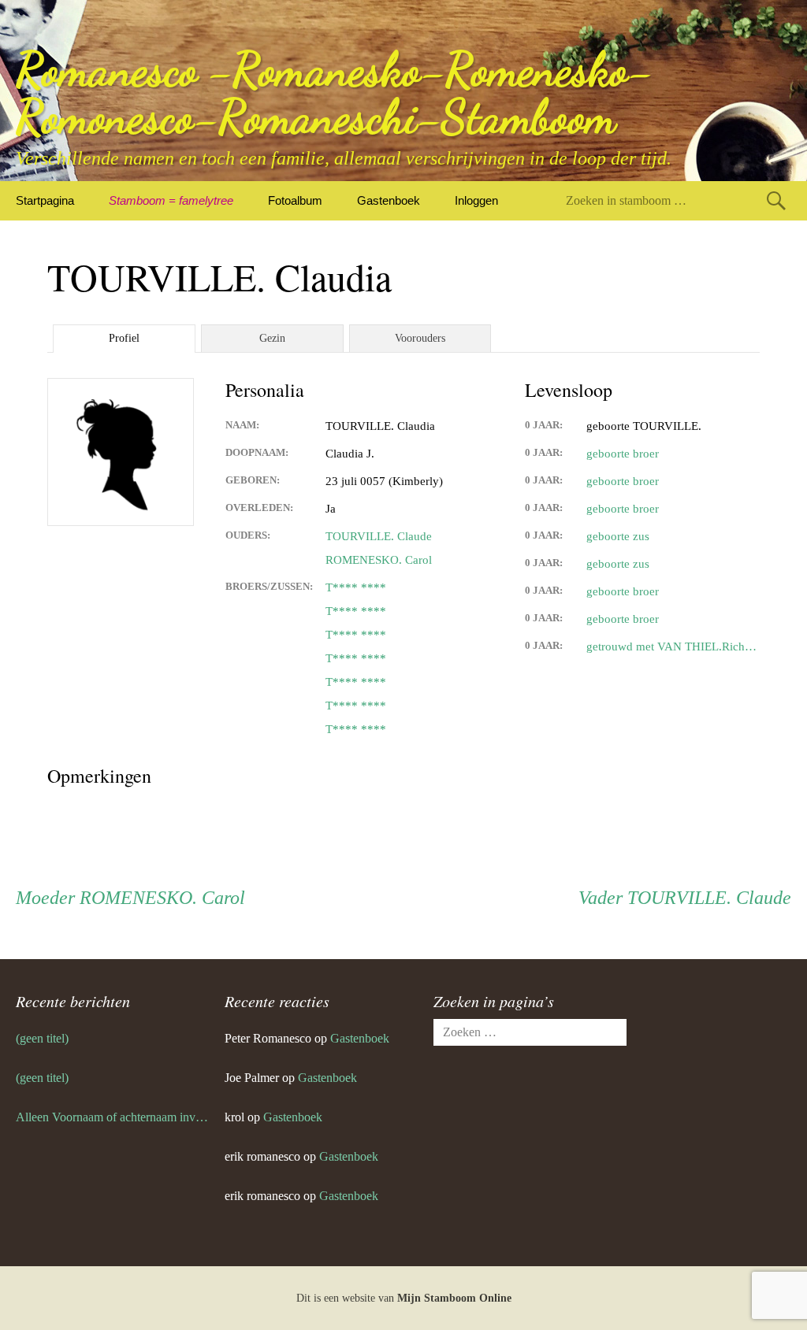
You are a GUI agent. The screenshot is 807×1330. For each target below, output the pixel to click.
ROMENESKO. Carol (378, 560)
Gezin (272, 338)
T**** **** (355, 587)
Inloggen (476, 200)
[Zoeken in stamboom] (776, 200)
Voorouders (420, 338)
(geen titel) (42, 1038)
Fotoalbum (295, 200)
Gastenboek (388, 200)
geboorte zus (617, 536)
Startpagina (45, 200)
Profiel (124, 338)
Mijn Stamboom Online (454, 1298)
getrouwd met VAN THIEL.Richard (673, 646)
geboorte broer (622, 453)
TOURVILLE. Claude (378, 536)
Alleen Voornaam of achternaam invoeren (112, 1117)
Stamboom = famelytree (171, 200)
